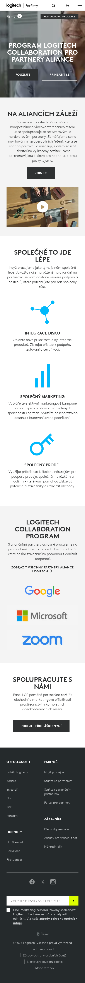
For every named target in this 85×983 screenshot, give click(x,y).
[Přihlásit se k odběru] (73, 901)
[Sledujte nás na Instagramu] (53, 882)
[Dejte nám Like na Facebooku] (32, 882)
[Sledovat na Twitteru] (42, 882)
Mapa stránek (44, 968)
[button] (14, 16)
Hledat (53, 5)
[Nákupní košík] (66, 5)
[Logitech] (26, 5)
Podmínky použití (43, 949)
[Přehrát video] (42, 207)
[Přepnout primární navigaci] (80, 5)
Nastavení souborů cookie (45, 962)
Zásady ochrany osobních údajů (44, 955)
